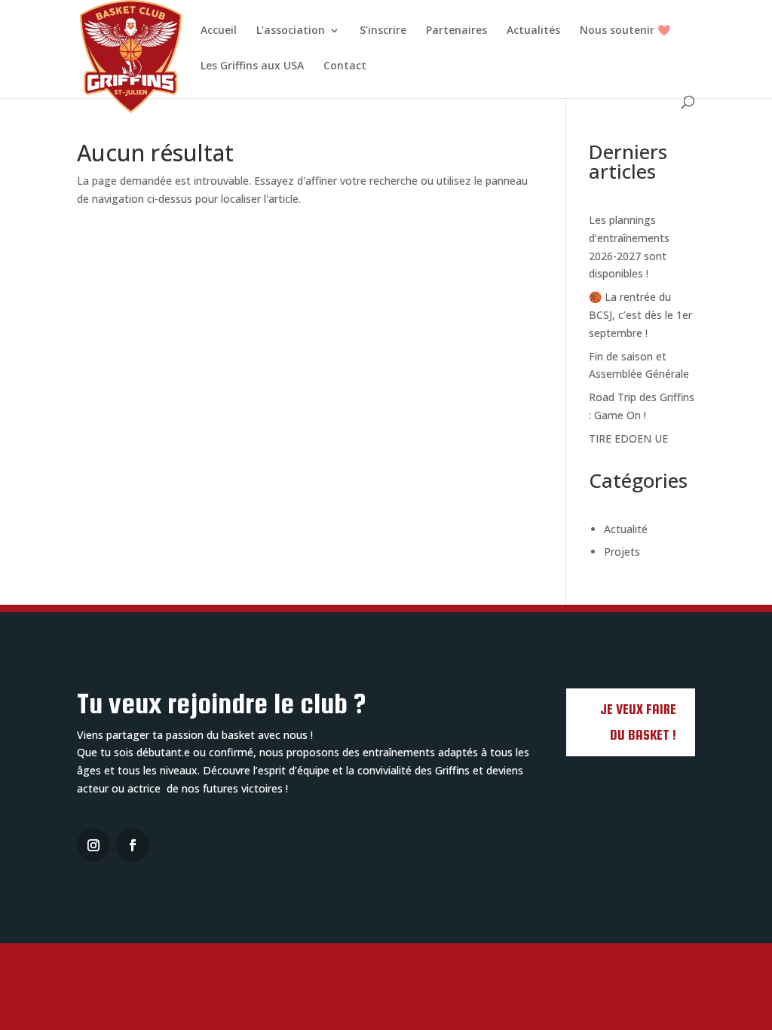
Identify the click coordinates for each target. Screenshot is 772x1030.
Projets (622, 551)
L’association (290, 31)
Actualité (626, 529)
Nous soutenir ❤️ (625, 31)
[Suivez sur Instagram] (93, 845)
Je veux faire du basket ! (638, 722)
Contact (344, 66)
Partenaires (456, 31)
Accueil (219, 31)
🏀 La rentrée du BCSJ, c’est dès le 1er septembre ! (640, 315)
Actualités (533, 31)
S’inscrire (383, 31)
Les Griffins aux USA (252, 66)
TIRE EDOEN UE (628, 438)
